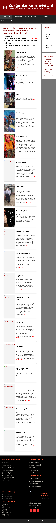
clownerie (46, 59)
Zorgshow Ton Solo (21, 276)
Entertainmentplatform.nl (35, 503)
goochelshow (50, 63)
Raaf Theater (20, 113)
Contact (3, 21)
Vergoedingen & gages (31, 16)
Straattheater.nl (6, 462)
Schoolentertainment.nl (8, 495)
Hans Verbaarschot (21, 136)
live (45, 66)
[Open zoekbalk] (54, 21)
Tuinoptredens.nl (33, 470)
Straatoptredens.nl (7, 469)
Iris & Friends (20, 186)
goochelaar (50, 61)
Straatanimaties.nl (6, 472)
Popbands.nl (5, 509)
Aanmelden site (18, 16)
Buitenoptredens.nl (7, 475)
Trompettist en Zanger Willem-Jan (22, 369)
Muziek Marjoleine (21, 162)
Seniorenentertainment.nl (36, 481)
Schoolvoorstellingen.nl (8, 498)
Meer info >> (19, 67)
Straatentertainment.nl (8, 467)
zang (50, 75)
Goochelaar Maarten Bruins (24, 76)
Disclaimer (42, 520)
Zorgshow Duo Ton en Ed (23, 231)
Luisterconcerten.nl (34, 469)
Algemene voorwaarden (33, 520)
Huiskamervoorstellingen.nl (36, 464)
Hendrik (18, 94)
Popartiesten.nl (6, 506)
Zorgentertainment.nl (31, 5)
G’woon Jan (19, 323)
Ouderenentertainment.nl (35, 486)
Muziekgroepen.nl (6, 514)
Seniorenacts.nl (33, 485)
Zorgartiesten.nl (33, 480)
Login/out (10, 21)
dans (52, 59)
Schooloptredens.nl (7, 496)
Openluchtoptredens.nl (8, 477)
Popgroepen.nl (6, 507)
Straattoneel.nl (6, 474)
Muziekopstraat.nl (6, 479)
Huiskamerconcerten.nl (35, 465)
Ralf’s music (19, 346)
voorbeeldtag (46, 71)
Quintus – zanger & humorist (24, 409)
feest (45, 61)
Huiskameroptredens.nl (35, 462)
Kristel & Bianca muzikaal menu (23, 298)
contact (49, 59)
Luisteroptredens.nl (34, 467)
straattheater (46, 67)
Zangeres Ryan (20, 432)
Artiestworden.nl (45, 498)
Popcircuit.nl (5, 504)
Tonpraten (50, 69)
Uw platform (44, 16)
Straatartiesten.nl (6, 464)
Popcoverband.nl (6, 512)
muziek (49, 65)
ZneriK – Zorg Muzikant (22, 211)
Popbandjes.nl (5, 511)
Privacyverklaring (51, 520)
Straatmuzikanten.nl (7, 465)
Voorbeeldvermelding (22, 387)
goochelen (46, 63)
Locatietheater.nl (6, 480)
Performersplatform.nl (35, 507)
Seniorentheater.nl (34, 483)
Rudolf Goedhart (21, 52)
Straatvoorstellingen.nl (8, 470)
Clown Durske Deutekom (23, 254)
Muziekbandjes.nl (6, 516)
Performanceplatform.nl (35, 505)
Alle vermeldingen (6, 16)
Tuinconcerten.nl (33, 472)
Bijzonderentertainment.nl (36, 502)
